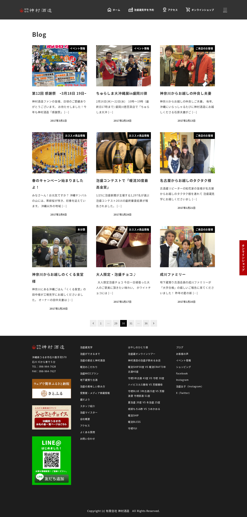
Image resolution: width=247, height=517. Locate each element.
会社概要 (85, 419)
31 (131, 323)
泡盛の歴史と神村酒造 (92, 360)
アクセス (85, 425)
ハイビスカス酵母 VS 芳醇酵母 (145, 384)
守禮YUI (132, 428)
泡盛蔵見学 (86, 347)
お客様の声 (182, 353)
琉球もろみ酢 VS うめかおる (144, 409)
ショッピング (183, 367)
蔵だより (85, 399)
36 (146, 323)
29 (115, 323)
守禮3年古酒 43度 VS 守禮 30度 (146, 378)
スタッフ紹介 (87, 406)
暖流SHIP (133, 415)
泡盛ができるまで (90, 353)
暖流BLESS (134, 421)
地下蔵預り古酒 (89, 379)
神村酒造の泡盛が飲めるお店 (144, 360)
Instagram (182, 379)
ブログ (180, 347)
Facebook (182, 373)
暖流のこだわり (89, 367)
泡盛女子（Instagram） (190, 386)
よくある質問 (87, 432)
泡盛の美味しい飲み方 (92, 386)
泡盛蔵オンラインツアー (141, 353)
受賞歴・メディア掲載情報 (95, 393)
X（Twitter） (183, 393)
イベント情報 (183, 360)
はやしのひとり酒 (138, 347)
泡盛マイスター (89, 412)
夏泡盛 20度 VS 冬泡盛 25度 (144, 402)
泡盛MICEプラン (89, 373)
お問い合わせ (87, 438)
